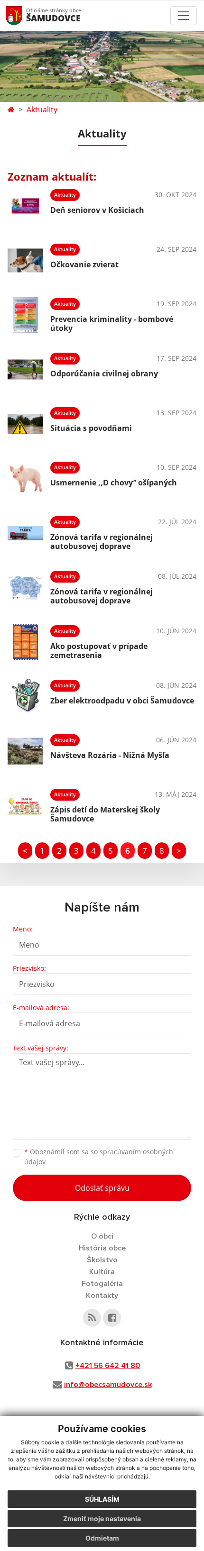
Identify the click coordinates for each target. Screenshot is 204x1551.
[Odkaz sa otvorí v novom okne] (92, 1318)
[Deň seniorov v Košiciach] (25, 206)
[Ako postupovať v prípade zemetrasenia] (25, 642)
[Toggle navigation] (183, 15)
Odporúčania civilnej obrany (104, 373)
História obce (102, 1248)
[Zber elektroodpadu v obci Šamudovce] (25, 696)
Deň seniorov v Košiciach (97, 210)
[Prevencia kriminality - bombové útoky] (25, 315)
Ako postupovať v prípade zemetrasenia (99, 650)
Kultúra (102, 1272)
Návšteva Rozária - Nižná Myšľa (109, 755)
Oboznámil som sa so (98, 1156)
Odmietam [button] (102, 1538)
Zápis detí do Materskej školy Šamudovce (105, 814)
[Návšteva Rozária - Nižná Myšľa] (25, 751)
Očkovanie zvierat (84, 264)
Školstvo (102, 1260)
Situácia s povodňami (91, 428)
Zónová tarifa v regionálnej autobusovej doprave (101, 541)
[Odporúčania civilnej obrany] (25, 369)
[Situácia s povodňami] (25, 424)
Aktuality (42, 109)
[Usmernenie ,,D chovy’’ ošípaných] (25, 478)
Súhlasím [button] (102, 1499)
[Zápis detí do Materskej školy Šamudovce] (25, 805)
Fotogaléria (102, 1283)
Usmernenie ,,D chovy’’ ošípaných (113, 482)
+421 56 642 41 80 (107, 1365)
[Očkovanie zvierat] (25, 260)
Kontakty (102, 1295)
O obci (102, 1236)
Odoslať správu (102, 1188)
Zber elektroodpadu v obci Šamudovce (122, 700)
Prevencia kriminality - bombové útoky (111, 323)
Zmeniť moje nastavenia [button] (102, 1519)
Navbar (23, 15)
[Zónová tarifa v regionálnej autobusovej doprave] (25, 533)
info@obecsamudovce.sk (108, 1384)
